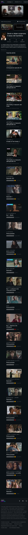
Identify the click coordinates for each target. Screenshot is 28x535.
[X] (26, 501)
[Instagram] (23, 501)
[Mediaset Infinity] (2, 2)
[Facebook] (19, 501)
